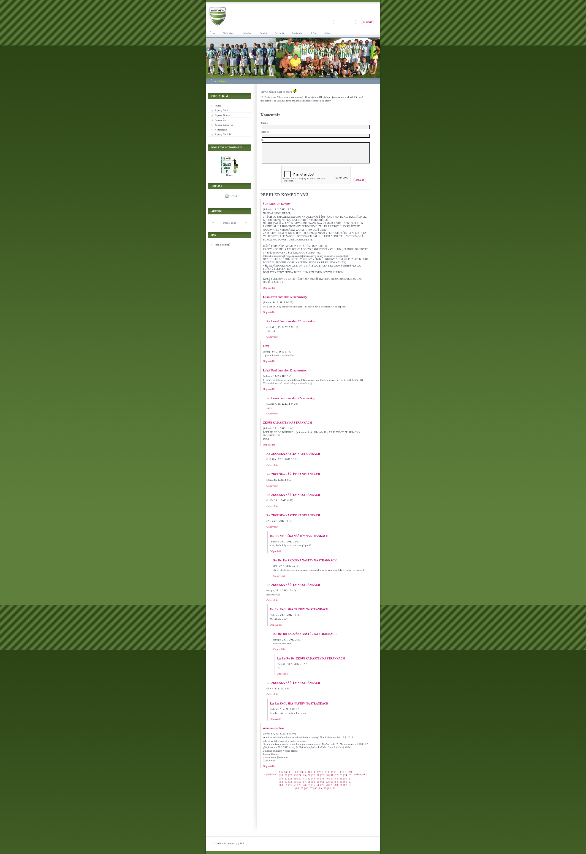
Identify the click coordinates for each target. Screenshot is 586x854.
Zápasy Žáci (221, 120)
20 (281, 775)
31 (332, 775)
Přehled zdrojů (222, 244)
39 (295, 778)
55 (295, 781)
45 (322, 778)
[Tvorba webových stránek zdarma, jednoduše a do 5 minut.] (236, 844)
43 (313, 778)
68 (281, 785)
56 (299, 781)
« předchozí (270, 774)
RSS (241, 843)
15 (332, 772)
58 (309, 781)
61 (322, 781)
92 (334, 788)
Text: (263, 140)
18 (346, 772)
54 (290, 781)
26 (309, 775)
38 (290, 778)
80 (336, 785)
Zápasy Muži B (223, 134)
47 (332, 778)
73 (304, 785)
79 (332, 785)
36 (281, 778)
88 (316, 788)
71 (295, 785)
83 (350, 785)
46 (327, 778)
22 (290, 775)
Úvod (214, 81)
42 (309, 778)
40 (299, 778)
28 (318, 775)
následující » (360, 774)
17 (341, 772)
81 (341, 785)
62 (327, 781)
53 (286, 781)
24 (299, 775)
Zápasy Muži (221, 110)
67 (350, 781)
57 (304, 781)
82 (345, 785)
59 (313, 781)
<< (213, 222)
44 (318, 778)
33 (341, 775)
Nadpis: (265, 131)
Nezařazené (221, 129)
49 (341, 778)
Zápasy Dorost (222, 115)
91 (329, 788)
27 (313, 775)
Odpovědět (269, 287)
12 (318, 772)
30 (327, 775)
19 (350, 772)
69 (286, 785)
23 (295, 775)
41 (304, 778)
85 (302, 788)
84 (297, 788)
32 (336, 775)
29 (322, 775)
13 (323, 772)
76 (318, 785)
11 (313, 772)
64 (336, 781)
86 (306, 788)
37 (286, 778)
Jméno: (265, 122)
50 (345, 778)
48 (336, 778)
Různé (218, 105)
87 (311, 788)
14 (327, 772)
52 (281, 781)
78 (327, 785)
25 (304, 775)
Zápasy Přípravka (224, 124)
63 (332, 781)
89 (320, 788)
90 (325, 788)
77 (322, 785)
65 (341, 781)
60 (318, 781)
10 (309, 772)
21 (286, 775)
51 (350, 778)
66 (345, 781)
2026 (233, 222)
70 (290, 785)
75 (313, 785)
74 (309, 785)
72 (299, 785)
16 (336, 772)
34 (345, 775)
